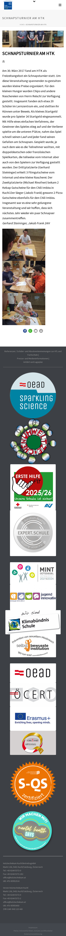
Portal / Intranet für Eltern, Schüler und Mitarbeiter (33, 931)
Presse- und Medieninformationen (32, 358)
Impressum (33, 927)
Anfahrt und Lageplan (33, 362)
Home (22, 25)
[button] (25, 331)
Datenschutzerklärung (33, 934)
